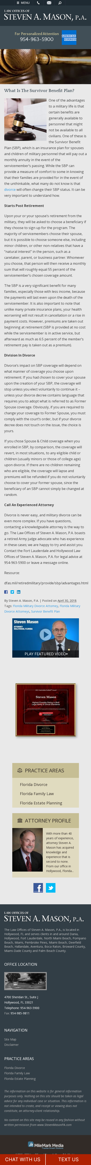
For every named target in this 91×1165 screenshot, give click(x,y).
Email (49, 3)
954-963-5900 (37, 39)
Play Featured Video (45, 653)
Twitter (50, 888)
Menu (25, 2)
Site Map (10, 1039)
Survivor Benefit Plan (45, 611)
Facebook (38, 888)
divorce (10, 189)
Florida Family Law (37, 793)
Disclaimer (11, 1045)
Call (38, 3)
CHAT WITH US (22, 1159)
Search (60, 3)
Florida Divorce (33, 784)
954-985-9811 (20, 1013)
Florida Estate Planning (41, 802)
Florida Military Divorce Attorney (35, 606)
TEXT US (68, 1159)
